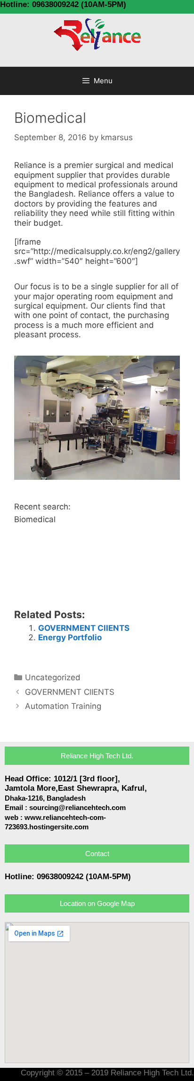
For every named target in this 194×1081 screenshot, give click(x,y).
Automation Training (63, 706)
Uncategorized (53, 677)
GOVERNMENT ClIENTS (83, 628)
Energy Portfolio (70, 637)
